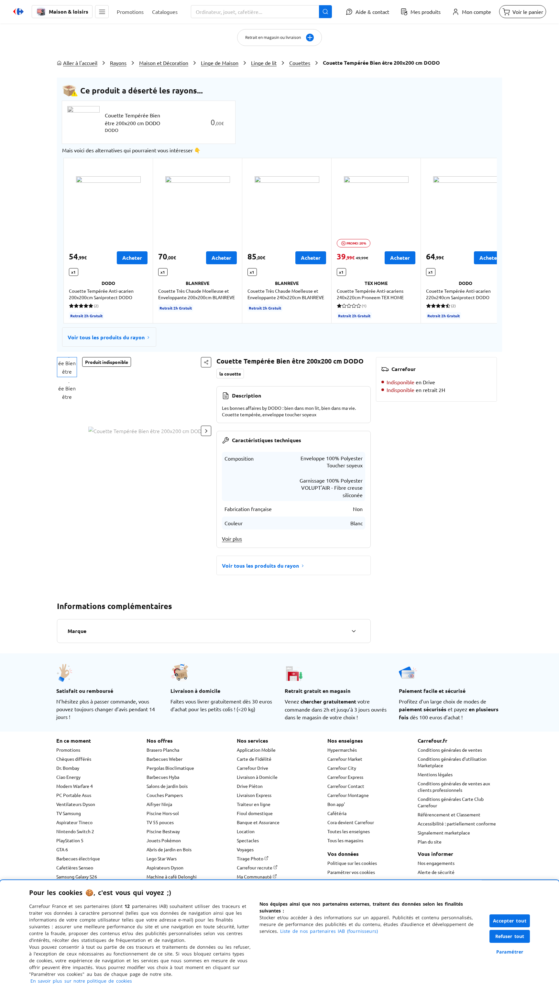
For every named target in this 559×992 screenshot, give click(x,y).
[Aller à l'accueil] (18, 11)
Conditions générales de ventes (450, 750)
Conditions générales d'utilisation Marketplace (452, 762)
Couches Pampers (165, 795)
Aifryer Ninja (159, 804)
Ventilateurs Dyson (75, 804)
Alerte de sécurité (436, 872)
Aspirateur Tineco (74, 822)
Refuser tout (509, 936)
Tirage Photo (250, 858)
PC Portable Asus (73, 795)
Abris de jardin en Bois (169, 849)
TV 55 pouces (160, 822)
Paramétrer (509, 952)
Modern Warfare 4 (74, 786)
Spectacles (248, 840)
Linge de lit (264, 63)
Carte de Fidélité (254, 759)
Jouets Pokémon (164, 840)
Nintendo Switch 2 (75, 831)
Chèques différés (73, 759)
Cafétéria (336, 813)
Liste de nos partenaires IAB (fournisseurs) (329, 931)
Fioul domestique (255, 813)
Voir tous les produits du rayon (106, 337)
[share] (206, 362)
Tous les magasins (345, 840)
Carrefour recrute (255, 867)
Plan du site (430, 842)
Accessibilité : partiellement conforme (457, 823)
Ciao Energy (68, 777)
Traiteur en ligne (253, 804)
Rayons (118, 63)
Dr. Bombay (67, 768)
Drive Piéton (250, 786)
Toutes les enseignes (348, 831)
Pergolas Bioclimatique (170, 768)
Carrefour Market (344, 759)
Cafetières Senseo (74, 867)
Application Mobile (256, 750)
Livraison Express (254, 795)
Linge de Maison (219, 63)
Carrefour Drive (252, 768)
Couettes (299, 63)
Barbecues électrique (78, 858)
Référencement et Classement (449, 814)
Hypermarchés (342, 750)
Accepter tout (510, 921)
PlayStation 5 (69, 840)
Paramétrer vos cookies (351, 872)
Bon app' (336, 804)
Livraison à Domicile (257, 777)
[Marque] (353, 631)
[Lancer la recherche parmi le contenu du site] (325, 11)
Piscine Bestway (163, 831)
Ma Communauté (255, 876)
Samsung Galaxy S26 (76, 876)
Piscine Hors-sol (163, 813)
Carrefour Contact (345, 786)
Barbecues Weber (164, 759)
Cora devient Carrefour (350, 822)
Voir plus (232, 538)
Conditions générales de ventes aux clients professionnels (454, 786)
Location (246, 831)
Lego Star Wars (162, 858)
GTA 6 (62, 849)
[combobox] (261, 11)
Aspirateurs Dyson (165, 867)
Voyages (245, 849)
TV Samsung (68, 813)
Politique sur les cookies (352, 863)
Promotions (68, 750)
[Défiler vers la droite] (481, 240)
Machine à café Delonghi (172, 876)
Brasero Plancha (163, 750)
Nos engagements (436, 863)
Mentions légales (435, 774)
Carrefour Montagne (348, 795)
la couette (230, 373)
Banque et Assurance (258, 822)
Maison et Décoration (163, 63)
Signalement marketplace (444, 832)
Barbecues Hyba (163, 777)
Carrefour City (341, 768)
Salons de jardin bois (167, 786)
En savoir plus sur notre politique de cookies (81, 981)
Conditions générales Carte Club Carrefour (451, 802)
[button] (102, 11)
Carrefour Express (345, 777)
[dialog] (279, 936)
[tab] (67, 367)
